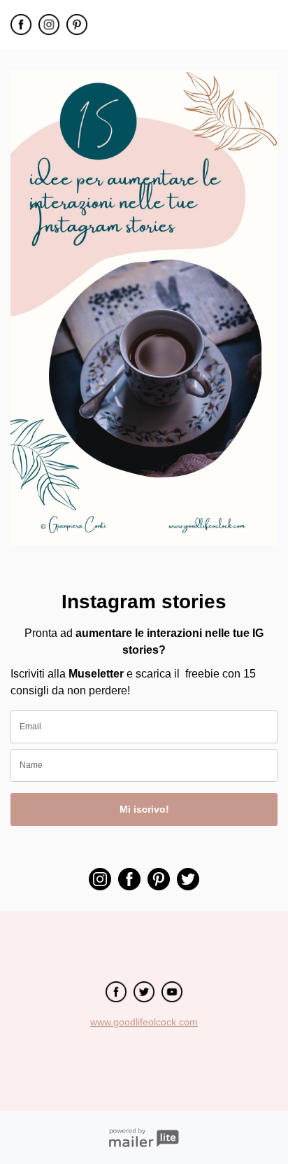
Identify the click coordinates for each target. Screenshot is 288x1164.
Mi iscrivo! (144, 809)
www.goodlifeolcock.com (144, 1022)
